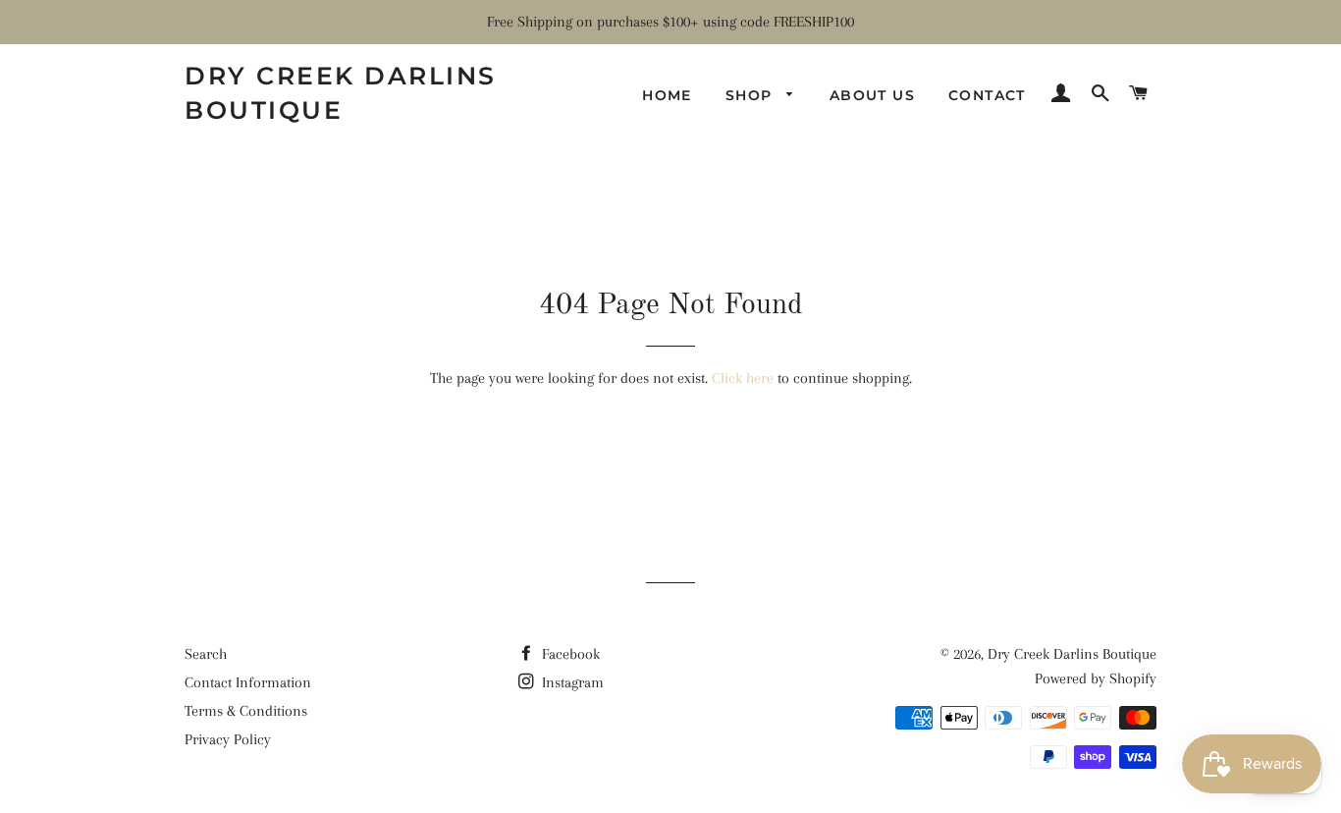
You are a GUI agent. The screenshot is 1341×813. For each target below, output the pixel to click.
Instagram (571, 682)
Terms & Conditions (246, 711)
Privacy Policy (228, 739)
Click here (743, 378)
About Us (872, 95)
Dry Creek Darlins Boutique (341, 93)
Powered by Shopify (1095, 678)
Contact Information (248, 682)
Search (206, 654)
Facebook (569, 654)
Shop (751, 95)
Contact (987, 95)
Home (667, 95)
